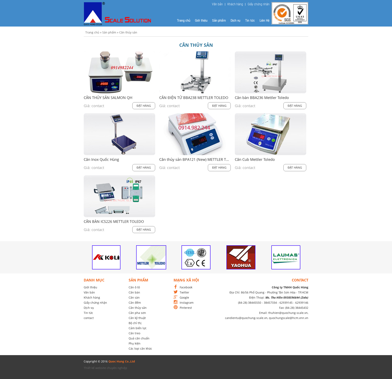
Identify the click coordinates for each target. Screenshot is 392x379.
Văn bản (217, 4)
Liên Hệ (264, 20)
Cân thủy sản (138, 308)
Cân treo (134, 333)
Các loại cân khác (140, 348)
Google (184, 297)
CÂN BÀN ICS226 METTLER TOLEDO (114, 221)
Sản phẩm (219, 20)
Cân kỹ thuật (137, 318)
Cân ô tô (134, 287)
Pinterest (186, 308)
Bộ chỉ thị (135, 323)
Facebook (186, 287)
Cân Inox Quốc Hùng (101, 159)
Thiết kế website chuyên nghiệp (105, 368)
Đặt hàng (144, 106)
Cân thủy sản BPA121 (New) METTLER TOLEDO (195, 159)
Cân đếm (135, 303)
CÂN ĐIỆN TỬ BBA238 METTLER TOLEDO (193, 97)
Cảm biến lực (138, 328)
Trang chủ (183, 20)
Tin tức (250, 20)
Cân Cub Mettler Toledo (255, 159)
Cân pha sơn (137, 313)
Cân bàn (134, 292)
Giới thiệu (201, 20)
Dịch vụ (235, 20)
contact (89, 318)
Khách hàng (235, 4)
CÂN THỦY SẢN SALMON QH (108, 97)
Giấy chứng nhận (259, 4)
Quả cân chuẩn (139, 338)
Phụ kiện (134, 343)
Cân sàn (134, 297)
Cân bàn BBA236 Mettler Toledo (262, 97)
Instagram (187, 303)
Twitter (184, 292)
